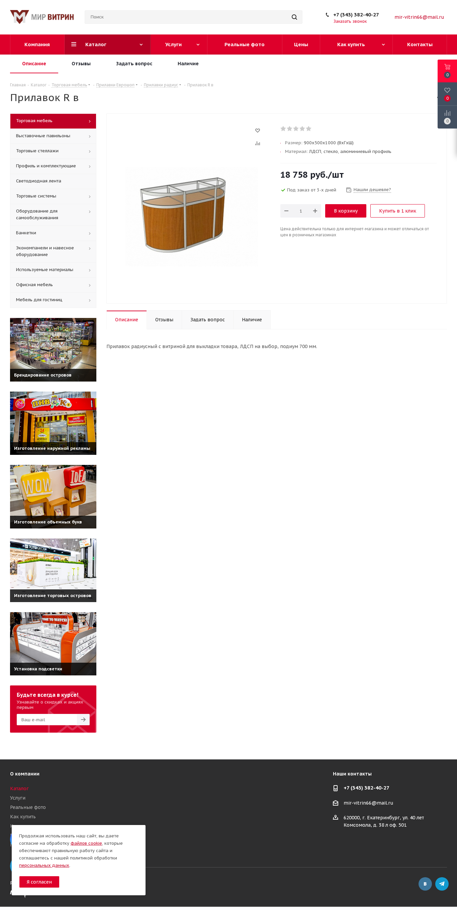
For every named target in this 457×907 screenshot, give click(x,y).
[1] (283, 129)
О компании (24, 774)
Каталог (19, 789)
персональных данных (44, 865)
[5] (309, 129)
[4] (302, 129)
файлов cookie (86, 843)
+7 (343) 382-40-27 (356, 14)
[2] (290, 129)
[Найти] (294, 17)
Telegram (442, 884)
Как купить (23, 817)
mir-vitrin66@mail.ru (419, 17)
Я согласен (39, 882)
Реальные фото (28, 807)
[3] (296, 129)
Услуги (17, 798)
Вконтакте (425, 884)
